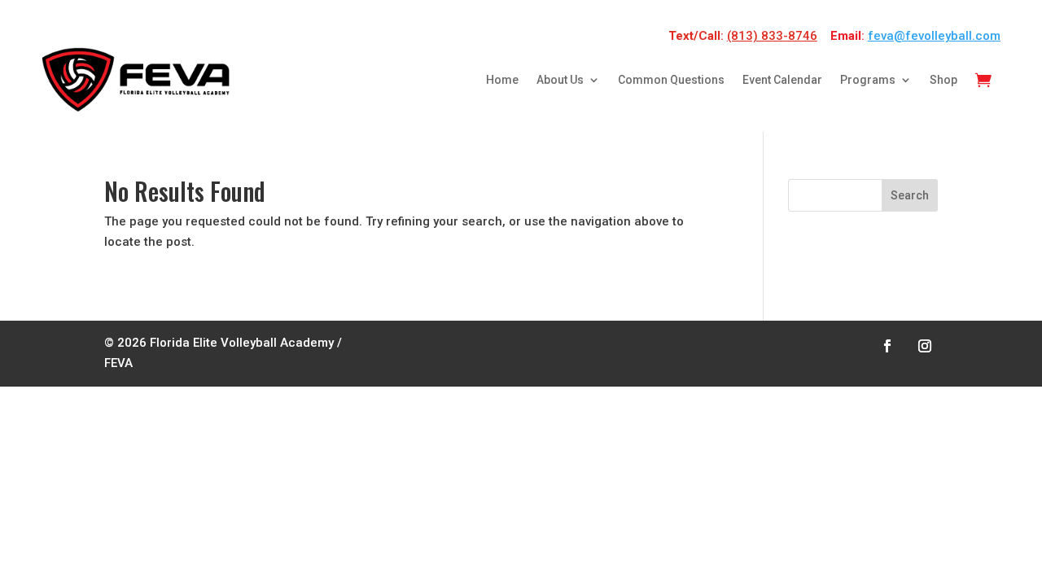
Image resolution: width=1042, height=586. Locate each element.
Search (910, 195)
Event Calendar (782, 79)
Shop (943, 79)
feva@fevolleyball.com (934, 35)
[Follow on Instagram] (925, 346)
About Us (560, 79)
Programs (867, 79)
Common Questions (671, 79)
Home (502, 79)
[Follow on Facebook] (887, 346)
